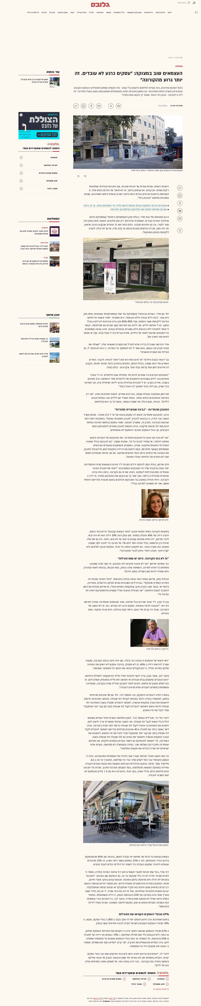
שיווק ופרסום (63, 12)
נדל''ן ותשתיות (119, 12)
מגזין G (52, 12)
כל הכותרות (148, 12)
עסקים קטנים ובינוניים (111, 979)
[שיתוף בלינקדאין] (180, 211)
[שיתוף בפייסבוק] (91, 106)
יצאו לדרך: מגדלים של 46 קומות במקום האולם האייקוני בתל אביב (34, 247)
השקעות (45, 228)
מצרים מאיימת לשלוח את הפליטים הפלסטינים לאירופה (138, 209)
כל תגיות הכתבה (162, 989)
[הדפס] (118, 106)
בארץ (170, 57)
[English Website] (196, 12)
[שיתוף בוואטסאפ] (83, 106)
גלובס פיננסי (160, 12)
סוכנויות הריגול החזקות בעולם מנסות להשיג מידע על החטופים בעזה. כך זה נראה (125, 205)
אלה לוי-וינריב (176, 106)
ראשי (170, 12)
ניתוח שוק (44, 243)
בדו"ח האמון (97, 998)
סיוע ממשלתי (158, 984)
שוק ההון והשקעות (134, 12)
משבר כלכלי (136, 984)
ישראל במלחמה (139, 979)
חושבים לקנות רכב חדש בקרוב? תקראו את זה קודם (34, 80)
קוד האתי (112, 998)
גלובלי (91, 12)
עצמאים (179, 66)
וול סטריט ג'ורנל (33, 12)
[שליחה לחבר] (99, 106)
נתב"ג (46, 258)
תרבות (44, 12)
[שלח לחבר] (180, 218)
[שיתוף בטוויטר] (76, 106)
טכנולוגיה (100, 12)
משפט (108, 12)
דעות (72, 12)
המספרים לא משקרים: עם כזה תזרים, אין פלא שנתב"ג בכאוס (35, 262)
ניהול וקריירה (81, 12)
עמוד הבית (179, 57)
